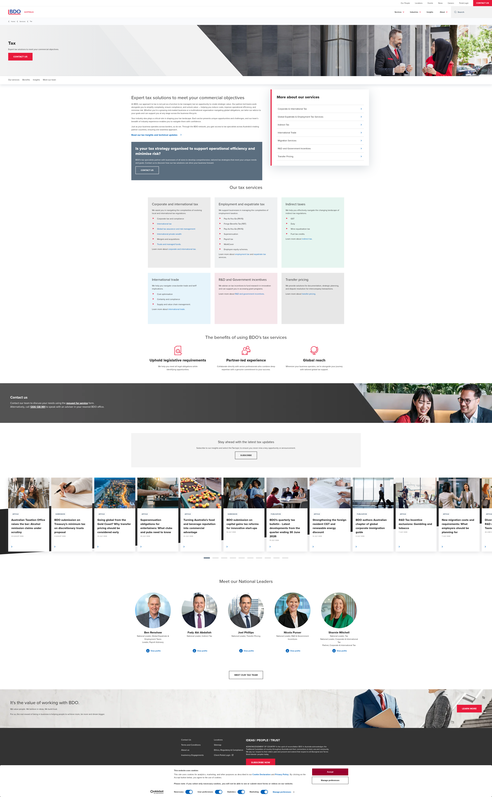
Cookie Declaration (261, 774)
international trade (176, 309)
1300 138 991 (37, 407)
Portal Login (464, 3)
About (442, 12)
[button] (482, 3)
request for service (77, 403)
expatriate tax (260, 254)
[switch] (218, 792)
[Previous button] (4, 522)
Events (430, 3)
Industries (414, 12)
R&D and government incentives (249, 293)
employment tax (242, 254)
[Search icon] (455, 12)
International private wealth (169, 234)
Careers (451, 3)
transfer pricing (308, 293)
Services (398, 12)
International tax (164, 223)
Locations (419, 3)
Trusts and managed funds (169, 244)
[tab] (207, 557)
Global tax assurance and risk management (176, 228)
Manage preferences (282, 792)
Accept (330, 772)
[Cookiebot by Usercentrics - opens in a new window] (157, 792)
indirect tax (307, 238)
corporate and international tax (182, 249)
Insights (430, 12)
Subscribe (246, 455)
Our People (405, 3)
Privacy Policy (282, 774)
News (440, 3)
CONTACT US (147, 170)
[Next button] (487, 522)
